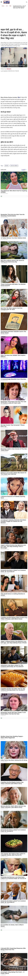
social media (14, 165)
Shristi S (9, 69)
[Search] (26, 2)
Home (3, 5)
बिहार (10, 5)
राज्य (7, 5)
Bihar (6, 165)
